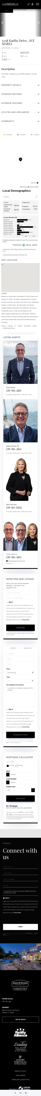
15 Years (20, 765)
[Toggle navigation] (37, 4)
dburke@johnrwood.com (16, 561)
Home (3, 326)
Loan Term (10, 762)
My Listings (9, 394)
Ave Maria (27, 326)
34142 (34, 326)
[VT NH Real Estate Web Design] (24, 1089)
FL (15, 326)
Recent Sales (16, 394)
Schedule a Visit (27, 648)
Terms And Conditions (20, 1080)
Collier (20, 326)
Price (8, 771)
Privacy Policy (25, 620)
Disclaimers (20, 1075)
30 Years (11, 765)
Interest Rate (10, 787)
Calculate (20, 798)
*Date (8, 669)
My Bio (30, 394)
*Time (8, 677)
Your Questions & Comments (15, 685)
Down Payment (11, 779)
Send (20, 927)
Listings (9, 326)
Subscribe (20, 628)
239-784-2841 (28, 4)
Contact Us (9, 563)
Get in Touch (20, 1020)
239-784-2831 (13, 390)
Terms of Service (14, 742)
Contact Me (24, 394)
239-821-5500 (14, 507)
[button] (3, 23)
